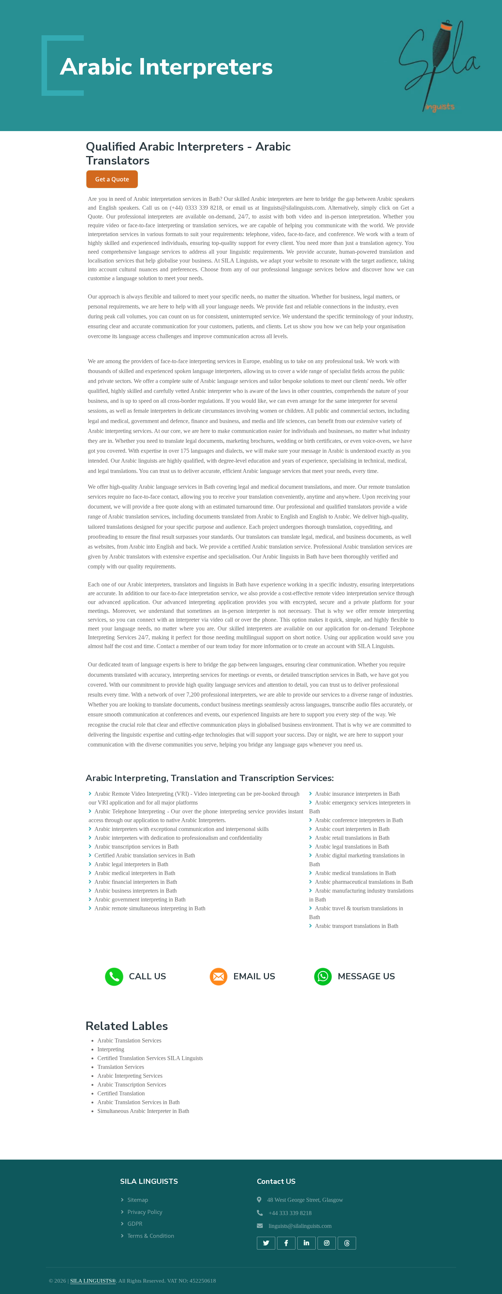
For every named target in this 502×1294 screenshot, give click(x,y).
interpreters (281, 199)
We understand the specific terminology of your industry (347, 316)
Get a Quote (112, 179)
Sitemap (138, 1199)
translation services (215, 225)
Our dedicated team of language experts (134, 664)
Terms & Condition (151, 1235)
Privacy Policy (145, 1211)
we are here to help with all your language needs (197, 306)
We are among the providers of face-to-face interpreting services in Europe (174, 361)
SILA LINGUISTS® (93, 1281)
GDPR (135, 1223)
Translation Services (138, 1040)
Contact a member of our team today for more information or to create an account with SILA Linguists (275, 646)
